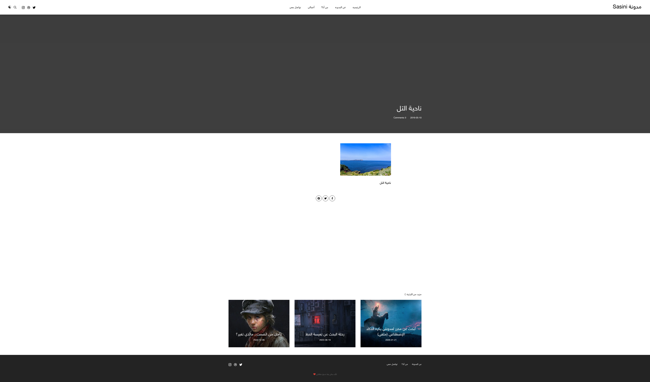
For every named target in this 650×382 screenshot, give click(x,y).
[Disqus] (325, 243)
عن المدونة (340, 7)
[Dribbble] (28, 8)
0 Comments (400, 118)
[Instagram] (23, 8)
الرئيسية (357, 7)
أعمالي (311, 7)
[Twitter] (34, 8)
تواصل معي (295, 7)
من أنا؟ (324, 7)
